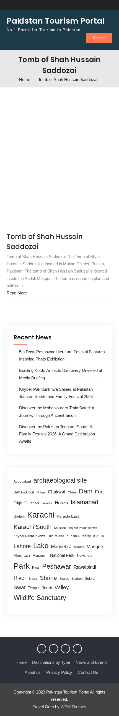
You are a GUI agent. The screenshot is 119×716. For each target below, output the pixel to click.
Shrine (48, 577)
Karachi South (32, 526)
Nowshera (84, 556)
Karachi (40, 514)
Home (21, 662)
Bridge (41, 492)
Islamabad (84, 502)
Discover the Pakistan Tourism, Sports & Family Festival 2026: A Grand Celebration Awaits (57, 434)
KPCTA (98, 536)
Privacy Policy (59, 672)
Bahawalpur (24, 492)
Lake (40, 545)
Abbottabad (22, 481)
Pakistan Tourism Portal (56, 20)
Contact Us (88, 672)
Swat (19, 587)
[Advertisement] (59, 158)
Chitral (72, 492)
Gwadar (47, 503)
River (20, 578)
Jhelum (19, 516)
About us (33, 672)
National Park (62, 555)
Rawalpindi (85, 567)
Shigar (33, 578)
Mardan (79, 547)
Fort (99, 492)
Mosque (95, 546)
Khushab (60, 528)
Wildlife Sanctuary (40, 597)
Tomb (47, 588)
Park (22, 565)
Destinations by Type (51, 662)
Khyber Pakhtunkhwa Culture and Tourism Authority (52, 536)
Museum (40, 555)
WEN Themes (73, 706)
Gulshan (31, 503)
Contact (99, 38)
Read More (17, 293)
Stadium (77, 578)
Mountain (22, 555)
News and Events (92, 662)
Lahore (22, 546)
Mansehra (61, 546)
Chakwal (56, 492)
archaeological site (60, 480)
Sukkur (90, 579)
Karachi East (68, 516)
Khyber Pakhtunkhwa (82, 528)
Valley (62, 587)
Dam (85, 491)
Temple (34, 588)
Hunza (61, 502)
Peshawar (56, 566)
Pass (36, 567)
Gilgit (18, 503)
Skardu (64, 578)
